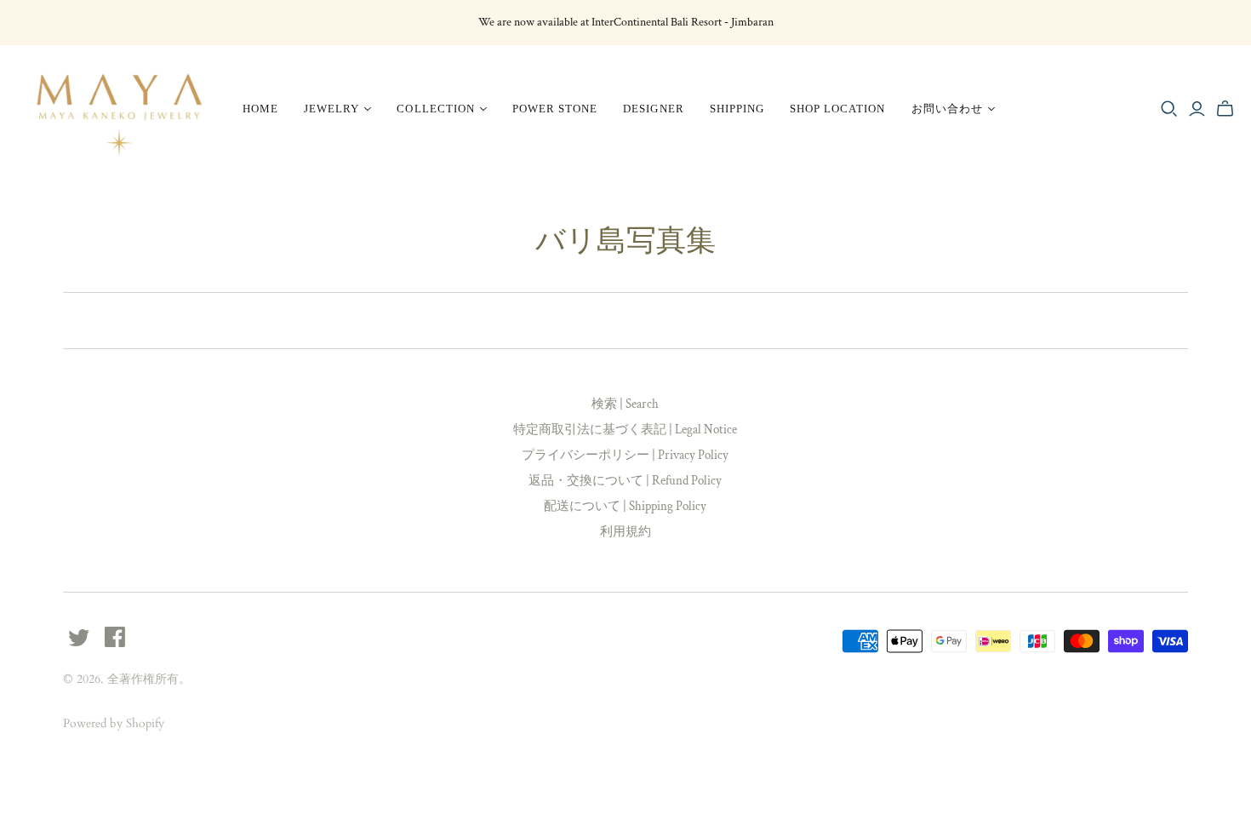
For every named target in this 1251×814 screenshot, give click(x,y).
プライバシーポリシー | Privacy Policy (625, 455)
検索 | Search (625, 404)
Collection (435, 108)
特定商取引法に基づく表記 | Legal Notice (625, 429)
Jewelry (331, 108)
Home (260, 108)
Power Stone (554, 108)
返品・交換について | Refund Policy (625, 481)
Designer (653, 108)
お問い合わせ (947, 108)
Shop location (838, 108)
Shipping (737, 108)
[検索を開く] (1169, 109)
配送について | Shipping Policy (625, 506)
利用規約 (625, 532)
